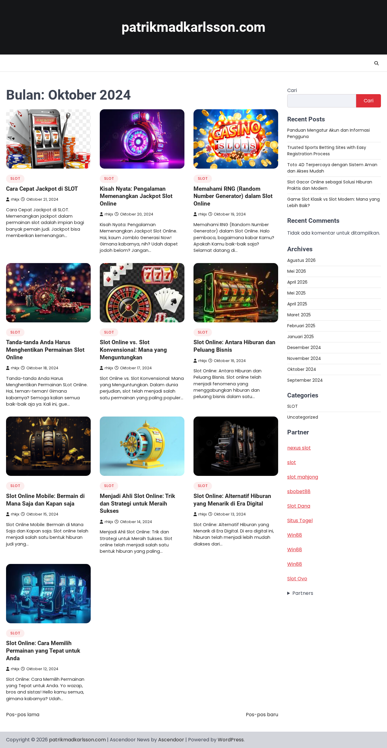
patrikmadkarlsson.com (193, 27)
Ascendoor (171, 739)
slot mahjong (302, 476)
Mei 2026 (296, 271)
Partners (302, 593)
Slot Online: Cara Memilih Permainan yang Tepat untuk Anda (43, 650)
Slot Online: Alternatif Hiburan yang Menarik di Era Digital (232, 500)
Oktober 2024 (301, 369)
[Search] (376, 63)
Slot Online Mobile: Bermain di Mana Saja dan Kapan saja (45, 500)
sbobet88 (299, 491)
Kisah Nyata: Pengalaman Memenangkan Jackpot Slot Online (136, 196)
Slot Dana (298, 506)
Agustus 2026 (301, 260)
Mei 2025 (296, 293)
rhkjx (15, 199)
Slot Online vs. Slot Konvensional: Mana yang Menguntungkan (133, 350)
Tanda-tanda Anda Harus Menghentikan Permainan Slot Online (45, 350)
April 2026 (297, 282)
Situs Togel (300, 520)
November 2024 (304, 358)
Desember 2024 (304, 347)
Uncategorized (302, 417)
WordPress (231, 739)
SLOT (15, 178)
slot (291, 462)
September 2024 (305, 380)
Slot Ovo (297, 578)
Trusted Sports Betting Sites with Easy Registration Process (326, 150)
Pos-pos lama (22, 714)
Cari (292, 90)
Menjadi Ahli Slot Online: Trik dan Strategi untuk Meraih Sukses (137, 503)
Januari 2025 (300, 336)
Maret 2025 (299, 314)
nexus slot (299, 447)
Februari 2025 (301, 325)
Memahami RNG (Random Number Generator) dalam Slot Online (233, 196)
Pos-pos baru (262, 714)
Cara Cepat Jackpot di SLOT (42, 188)
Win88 (294, 535)
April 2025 (297, 304)
